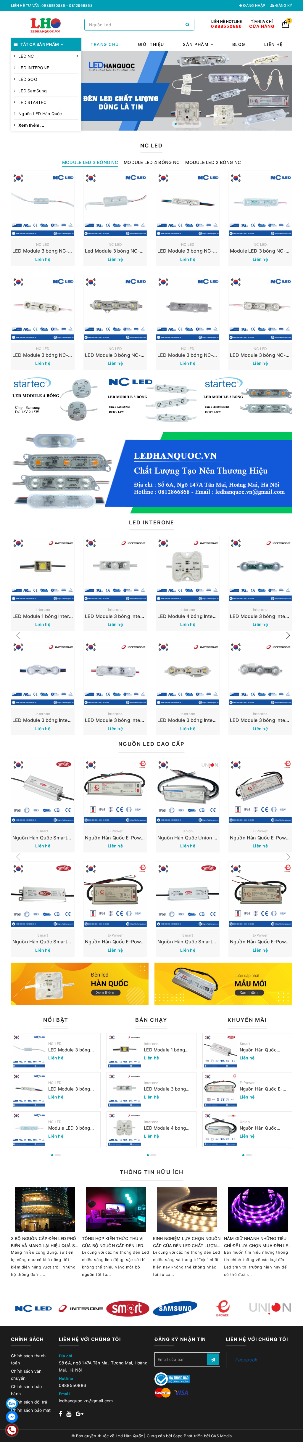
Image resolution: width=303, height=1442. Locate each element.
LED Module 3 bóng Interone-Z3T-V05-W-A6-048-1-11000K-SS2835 (168, 1089)
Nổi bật (55, 1020)
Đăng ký (283, 5)
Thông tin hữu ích (151, 1172)
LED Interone (151, 522)
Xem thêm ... (31, 125)
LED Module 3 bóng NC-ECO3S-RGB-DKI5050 (210, 251)
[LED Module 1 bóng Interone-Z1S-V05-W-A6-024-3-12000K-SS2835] (42, 569)
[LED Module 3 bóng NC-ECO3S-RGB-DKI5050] (187, 204)
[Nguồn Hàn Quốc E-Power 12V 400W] (260, 791)
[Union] (270, 1308)
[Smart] (128, 1308)
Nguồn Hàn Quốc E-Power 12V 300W (127, 838)
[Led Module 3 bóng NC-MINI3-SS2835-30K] (115, 204)
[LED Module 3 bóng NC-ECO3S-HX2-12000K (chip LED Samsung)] (42, 309)
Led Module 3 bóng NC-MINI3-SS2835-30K (135, 251)
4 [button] (196, 124)
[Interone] (80, 1308)
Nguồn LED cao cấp (151, 744)
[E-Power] (222, 1308)
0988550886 (72, 1385)
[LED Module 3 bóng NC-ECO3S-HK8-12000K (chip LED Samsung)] (115, 309)
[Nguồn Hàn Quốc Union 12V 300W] (187, 791)
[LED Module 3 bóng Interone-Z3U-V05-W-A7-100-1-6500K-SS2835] (260, 674)
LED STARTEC (32, 102)
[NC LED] (33, 1308)
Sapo (178, 1435)
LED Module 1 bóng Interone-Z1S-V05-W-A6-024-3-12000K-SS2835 (167, 1050)
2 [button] (181, 124)
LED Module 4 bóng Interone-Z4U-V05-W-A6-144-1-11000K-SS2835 (168, 1128)
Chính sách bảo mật (31, 1410)
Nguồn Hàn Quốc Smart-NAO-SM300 (55, 838)
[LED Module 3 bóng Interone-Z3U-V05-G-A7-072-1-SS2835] (260, 569)
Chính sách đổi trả (29, 1401)
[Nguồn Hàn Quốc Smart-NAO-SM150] (187, 895)
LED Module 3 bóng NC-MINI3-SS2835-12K (62, 251)
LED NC (26, 56)
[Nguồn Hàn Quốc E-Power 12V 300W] (115, 791)
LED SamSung (32, 90)
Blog (238, 44)
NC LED (43, 244)
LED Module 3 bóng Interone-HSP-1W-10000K (138, 720)
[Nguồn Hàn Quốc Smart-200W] (42, 895)
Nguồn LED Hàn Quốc (40, 113)
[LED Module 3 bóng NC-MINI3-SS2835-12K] (42, 204)
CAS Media (221, 1435)
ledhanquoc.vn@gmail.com (86, 1400)
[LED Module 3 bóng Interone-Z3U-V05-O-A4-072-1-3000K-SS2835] (187, 674)
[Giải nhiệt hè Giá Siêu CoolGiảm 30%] (223, 984)
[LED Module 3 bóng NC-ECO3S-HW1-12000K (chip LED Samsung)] (187, 309)
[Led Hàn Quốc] (46, 24)
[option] (186, 90)
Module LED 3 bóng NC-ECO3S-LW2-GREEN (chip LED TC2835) (69, 1128)
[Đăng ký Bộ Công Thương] (172, 1378)
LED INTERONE (33, 67)
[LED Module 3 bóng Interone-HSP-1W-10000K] (115, 674)
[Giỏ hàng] (285, 26)
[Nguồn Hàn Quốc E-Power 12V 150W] (115, 895)
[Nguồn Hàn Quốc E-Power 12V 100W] (260, 895)
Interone (43, 609)
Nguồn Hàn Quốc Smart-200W (47, 942)
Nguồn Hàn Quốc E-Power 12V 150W (127, 942)
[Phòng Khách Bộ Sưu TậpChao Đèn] (80, 984)
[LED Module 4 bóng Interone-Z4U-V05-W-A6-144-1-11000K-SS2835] (187, 569)
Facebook (246, 1360)
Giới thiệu (151, 44)
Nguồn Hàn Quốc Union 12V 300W (197, 838)
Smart (42, 831)
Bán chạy (151, 1020)
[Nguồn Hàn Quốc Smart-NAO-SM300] (42, 791)
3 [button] (188, 124)
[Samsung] (175, 1308)
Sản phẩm (196, 44)
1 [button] (176, 124)
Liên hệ (273, 44)
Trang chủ (105, 44)
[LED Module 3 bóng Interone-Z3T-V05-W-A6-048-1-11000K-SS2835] (115, 569)
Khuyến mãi (247, 1020)
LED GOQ (27, 79)
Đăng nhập (253, 5)
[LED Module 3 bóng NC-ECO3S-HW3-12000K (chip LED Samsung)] (260, 309)
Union (188, 831)
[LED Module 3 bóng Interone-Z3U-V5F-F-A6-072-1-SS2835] (42, 674)
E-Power (115, 831)
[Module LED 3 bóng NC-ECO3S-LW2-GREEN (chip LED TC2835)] (260, 204)
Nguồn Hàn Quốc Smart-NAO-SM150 (199, 942)
